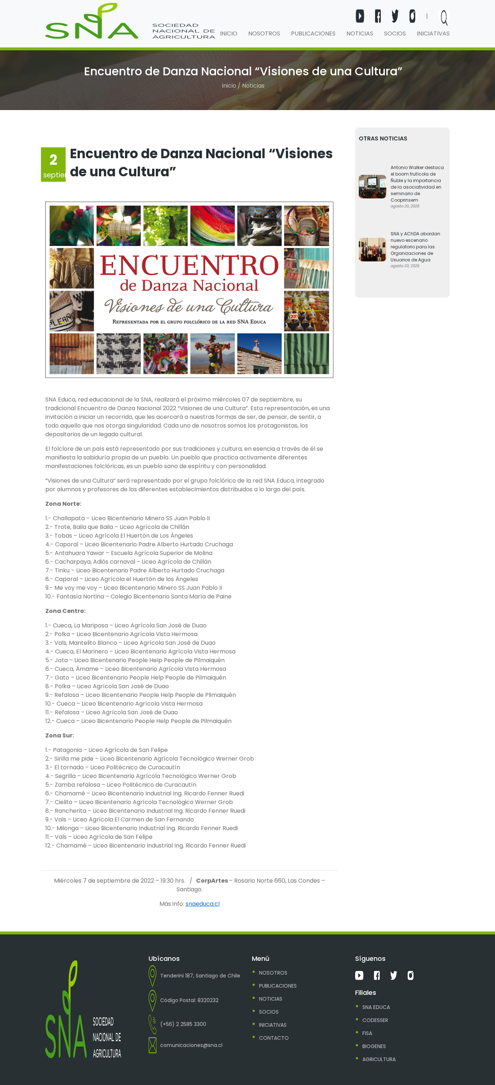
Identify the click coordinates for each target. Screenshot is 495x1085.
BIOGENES (374, 1046)
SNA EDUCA (376, 1007)
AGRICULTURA (379, 1059)
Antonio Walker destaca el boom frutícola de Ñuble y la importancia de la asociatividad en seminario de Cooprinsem (417, 183)
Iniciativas (433, 33)
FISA (367, 1033)
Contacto (274, 1038)
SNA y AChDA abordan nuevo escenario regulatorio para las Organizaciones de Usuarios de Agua (415, 247)
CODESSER (375, 1020)
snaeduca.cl (203, 904)
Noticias (359, 33)
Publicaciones (313, 33)
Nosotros (264, 33)
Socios (395, 33)
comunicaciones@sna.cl (191, 1045)
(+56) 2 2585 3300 (183, 1024)
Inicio (228, 33)
